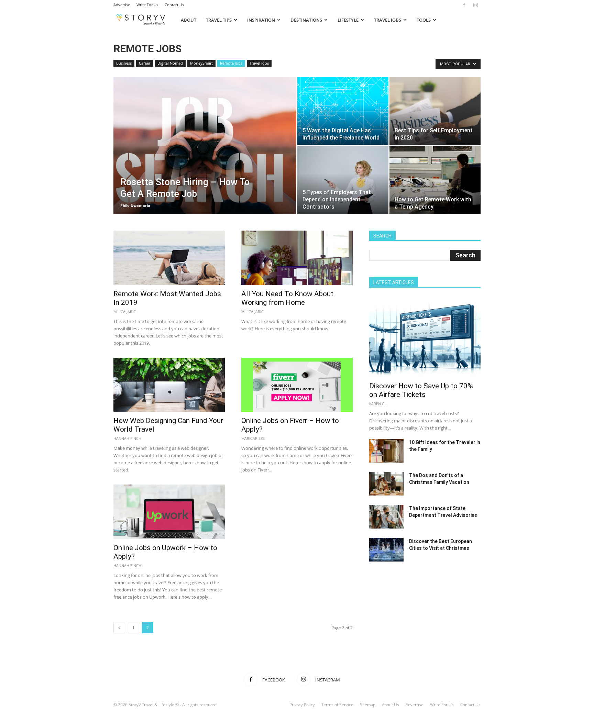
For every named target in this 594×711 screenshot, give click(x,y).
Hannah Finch (127, 438)
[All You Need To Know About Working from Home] (297, 258)
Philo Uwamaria (135, 205)
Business (124, 63)
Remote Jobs (231, 63)
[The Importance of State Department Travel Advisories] (386, 517)
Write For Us (147, 4)
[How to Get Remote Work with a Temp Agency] (435, 180)
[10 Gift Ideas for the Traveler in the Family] (386, 451)
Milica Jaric (124, 311)
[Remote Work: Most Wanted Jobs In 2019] (169, 258)
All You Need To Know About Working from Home (287, 298)
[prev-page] (119, 627)
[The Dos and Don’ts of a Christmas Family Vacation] (386, 484)
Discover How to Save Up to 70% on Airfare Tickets (421, 390)
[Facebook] (464, 5)
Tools (424, 20)
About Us (390, 705)
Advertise (121, 4)
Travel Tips (219, 20)
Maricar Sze (253, 438)
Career (144, 63)
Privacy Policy (302, 705)
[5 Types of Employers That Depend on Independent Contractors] (342, 180)
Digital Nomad (170, 63)
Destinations (306, 20)
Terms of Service (337, 705)
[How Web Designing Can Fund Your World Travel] (169, 385)
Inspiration (261, 20)
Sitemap (367, 705)
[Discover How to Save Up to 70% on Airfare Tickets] (425, 337)
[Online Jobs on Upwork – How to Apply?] (169, 512)
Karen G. (377, 403)
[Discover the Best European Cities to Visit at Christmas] (386, 550)
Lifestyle (348, 20)
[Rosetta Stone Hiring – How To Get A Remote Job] (204, 156)
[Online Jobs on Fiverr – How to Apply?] (297, 385)
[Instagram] (475, 5)
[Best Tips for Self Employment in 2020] (435, 111)
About (188, 20)
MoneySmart (201, 63)
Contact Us (174, 4)
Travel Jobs (387, 20)
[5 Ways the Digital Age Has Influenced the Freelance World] (342, 111)
